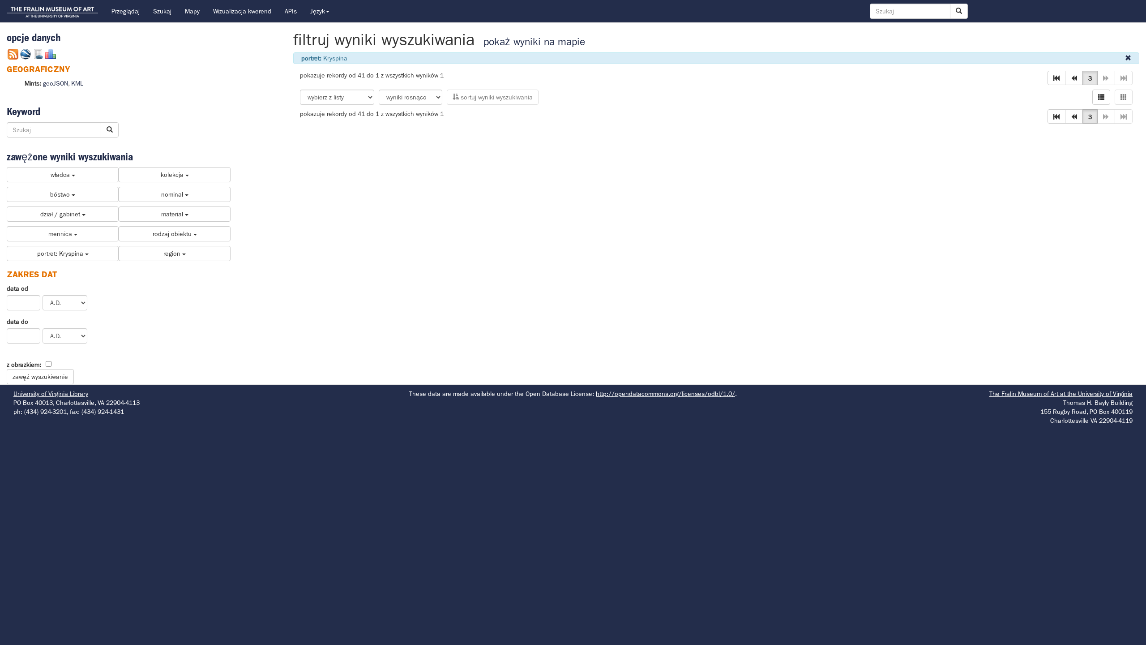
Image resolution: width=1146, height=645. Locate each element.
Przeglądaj (125, 11)
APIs (291, 11)
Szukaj (162, 11)
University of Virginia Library (50, 394)
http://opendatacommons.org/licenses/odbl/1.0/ (665, 394)
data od (17, 288)
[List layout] (1101, 97)
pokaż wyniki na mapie (534, 42)
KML (77, 83)
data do (17, 322)
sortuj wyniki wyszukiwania (496, 97)
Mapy (192, 11)
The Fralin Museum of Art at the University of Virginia (1061, 394)
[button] (1056, 78)
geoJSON (55, 83)
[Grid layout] (1124, 97)
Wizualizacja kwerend (242, 11)
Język (317, 11)
